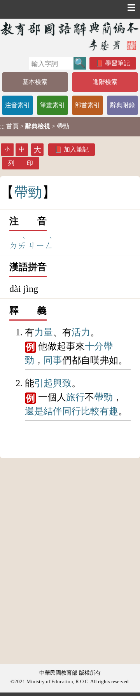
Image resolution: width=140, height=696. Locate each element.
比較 (90, 411)
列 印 (20, 163)
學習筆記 (117, 63)
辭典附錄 (122, 105)
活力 (81, 332)
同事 (53, 360)
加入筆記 (76, 149)
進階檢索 (105, 81)
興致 (62, 383)
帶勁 (103, 397)
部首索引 (87, 105)
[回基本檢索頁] (70, 36)
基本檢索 (35, 81)
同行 (71, 411)
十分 (94, 346)
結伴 (53, 411)
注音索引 (17, 105)
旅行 (75, 397)
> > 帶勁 (34, 126)
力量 (43, 332)
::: (2, 126)
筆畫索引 (52, 105)
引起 (43, 383)
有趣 (109, 411)
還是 (34, 411)
